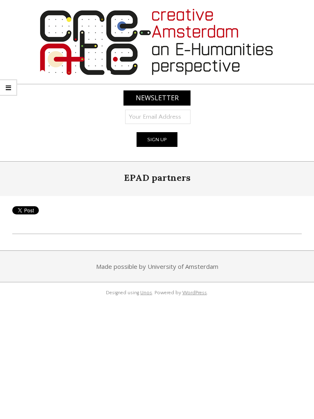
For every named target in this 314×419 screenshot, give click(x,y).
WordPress (194, 292)
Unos (146, 292)
